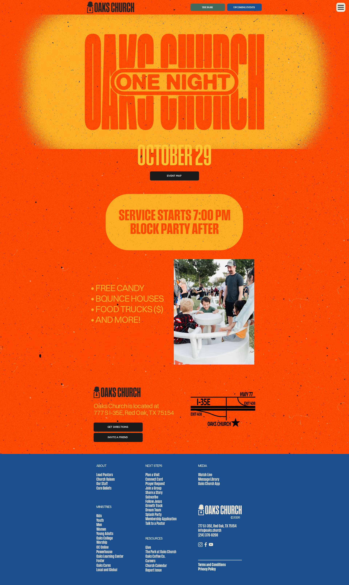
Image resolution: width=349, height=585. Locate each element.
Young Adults (104, 533)
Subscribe (151, 496)
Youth (100, 520)
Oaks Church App (209, 483)
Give (148, 547)
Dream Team (153, 509)
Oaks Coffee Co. (155, 556)
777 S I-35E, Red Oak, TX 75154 (217, 525)
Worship (101, 542)
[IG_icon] (200, 544)
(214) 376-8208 (208, 534)
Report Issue (153, 569)
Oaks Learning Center (109, 556)
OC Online (102, 547)
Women (101, 529)
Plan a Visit (152, 474)
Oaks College (104, 537)
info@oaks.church (209, 530)
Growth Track (154, 505)
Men (99, 524)
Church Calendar (156, 565)
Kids (99, 515)
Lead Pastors (104, 474)
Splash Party (153, 514)
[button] (340, 7)
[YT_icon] (211, 544)
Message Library (208, 479)
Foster (100, 560)
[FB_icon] (205, 544)
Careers (150, 560)
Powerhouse (104, 551)
